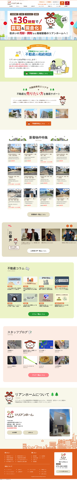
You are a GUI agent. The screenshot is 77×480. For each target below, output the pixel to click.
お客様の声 (33, 6)
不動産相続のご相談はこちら (38, 73)
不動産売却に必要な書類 (22, 461)
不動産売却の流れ (9, 459)
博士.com (9, 479)
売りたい (17, 6)
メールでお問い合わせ (63, 471)
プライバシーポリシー (10, 473)
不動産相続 (25, 6)
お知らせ (30, 432)
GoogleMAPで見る (12, 428)
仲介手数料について (10, 461)
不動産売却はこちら (38, 123)
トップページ (8, 469)
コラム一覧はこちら (38, 314)
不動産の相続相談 (9, 457)
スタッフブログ (41, 6)
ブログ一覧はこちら (38, 375)
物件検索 (11, 6)
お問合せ (62, 3)
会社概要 (65, 6)
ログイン (43, 457)
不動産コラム (50, 6)
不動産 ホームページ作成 (4, 479)
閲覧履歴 (35, 461)
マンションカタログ (10, 471)
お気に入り (35, 459)
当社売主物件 (35, 457)
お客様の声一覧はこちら (38, 251)
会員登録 (67, 3)
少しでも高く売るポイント (22, 459)
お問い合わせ (43, 473)
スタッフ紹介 (58, 6)
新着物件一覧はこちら (38, 214)
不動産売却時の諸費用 (21, 457)
